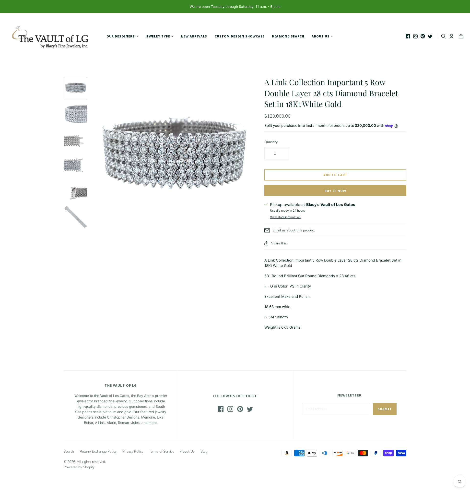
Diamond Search (288, 36)
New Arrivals (194, 36)
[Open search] (443, 36)
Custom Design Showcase (240, 36)
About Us (187, 451)
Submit (385, 409)
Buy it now (335, 191)
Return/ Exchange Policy (98, 451)
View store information (285, 217)
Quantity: (271, 142)
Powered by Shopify (79, 467)
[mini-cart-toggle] (461, 36)
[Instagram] (415, 36)
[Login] (451, 36)
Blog (204, 451)
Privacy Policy (132, 451)
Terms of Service (161, 451)
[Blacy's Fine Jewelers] (52, 36)
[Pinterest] (423, 36)
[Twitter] (430, 36)
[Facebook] (407, 36)
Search (69, 451)
